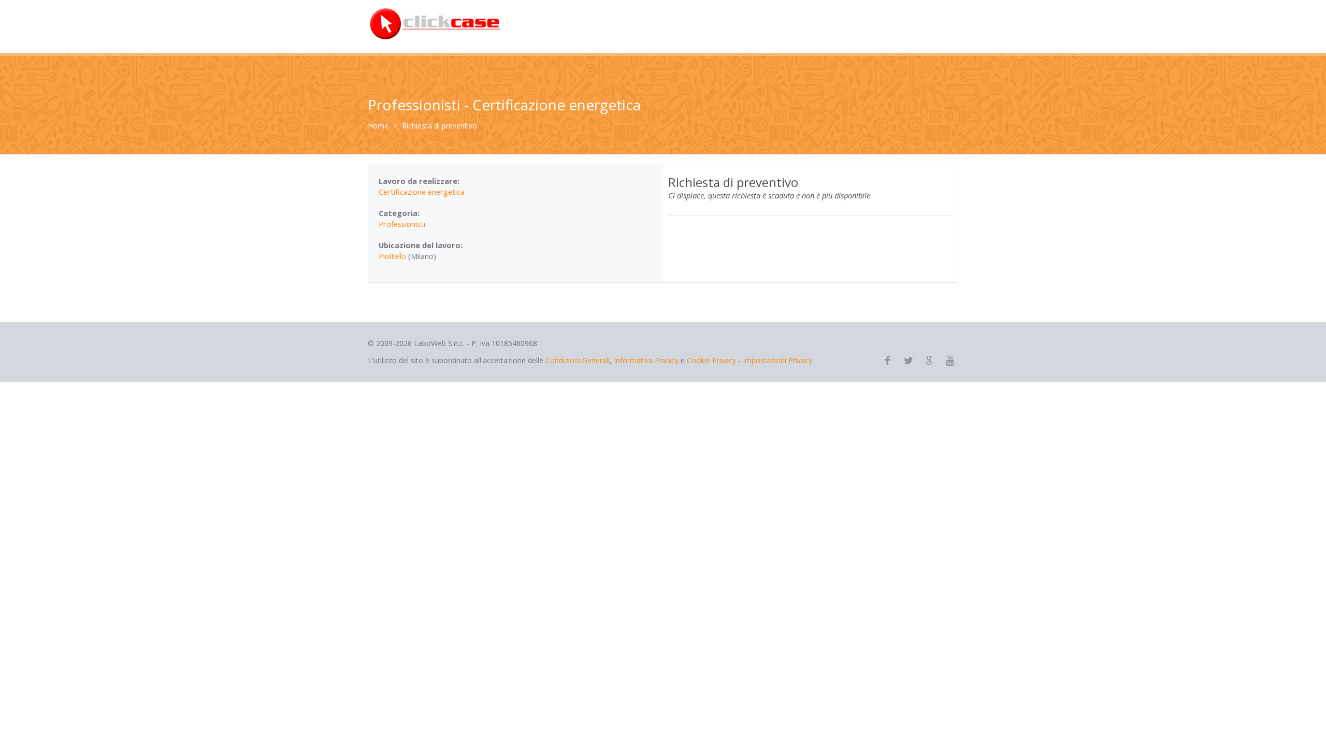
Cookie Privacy (711, 360)
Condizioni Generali (577, 360)
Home (378, 126)
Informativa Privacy (646, 360)
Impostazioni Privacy (777, 360)
